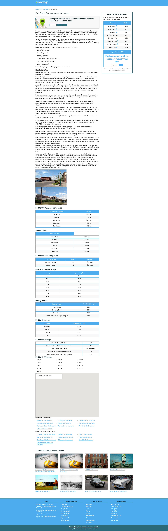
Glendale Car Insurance (86, 440)
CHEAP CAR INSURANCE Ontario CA (46, 516)
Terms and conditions (87, 527)
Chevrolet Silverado (67, 506)
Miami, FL (114, 511)
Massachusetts (90, 520)
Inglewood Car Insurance (68, 491)
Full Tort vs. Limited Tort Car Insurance (69, 470)
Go (120, 65)
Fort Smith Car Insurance (86, 426)
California (89, 504)
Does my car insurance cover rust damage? (46, 507)
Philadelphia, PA (116, 515)
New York (89, 506)
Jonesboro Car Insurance (45, 423)
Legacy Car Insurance (42, 514)
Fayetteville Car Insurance (66, 426)
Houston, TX (114, 518)
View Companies (62, 25)
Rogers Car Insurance (64, 423)
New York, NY (115, 504)
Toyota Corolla (65, 518)
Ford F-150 (64, 504)
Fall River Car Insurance (117, 470)
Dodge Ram (64, 509)
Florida (88, 511)
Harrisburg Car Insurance (65, 437)
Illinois (88, 513)
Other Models (65, 520)
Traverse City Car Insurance (44, 504)
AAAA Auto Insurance (91, 470)
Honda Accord (65, 511)
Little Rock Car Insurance (44, 429)
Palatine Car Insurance (65, 434)
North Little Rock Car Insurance (46, 426)
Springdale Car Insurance (86, 423)
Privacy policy (77, 527)
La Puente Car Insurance (44, 437)
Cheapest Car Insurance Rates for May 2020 (46, 510)
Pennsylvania (90, 515)
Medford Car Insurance (42, 491)
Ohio (87, 518)
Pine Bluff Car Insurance (44, 420)
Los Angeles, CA (116, 506)
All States (38, 9)
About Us (71, 527)
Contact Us (96, 527)
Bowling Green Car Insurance (46, 434)
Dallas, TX (114, 513)
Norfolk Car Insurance (85, 437)
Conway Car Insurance (65, 420)
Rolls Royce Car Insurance (93, 491)
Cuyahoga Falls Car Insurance (46, 440)
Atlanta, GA (114, 520)
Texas (87, 509)
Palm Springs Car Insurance (118, 491)
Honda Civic (64, 515)
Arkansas (46, 9)
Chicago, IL (114, 509)
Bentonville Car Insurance (87, 420)
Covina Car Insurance (85, 434)
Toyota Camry (65, 513)
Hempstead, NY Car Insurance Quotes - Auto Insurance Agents (45, 470)
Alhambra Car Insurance (65, 440)
